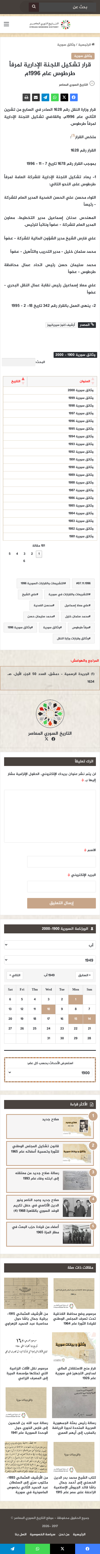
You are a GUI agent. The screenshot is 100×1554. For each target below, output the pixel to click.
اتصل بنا (20, 1534)
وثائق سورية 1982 (80, 529)
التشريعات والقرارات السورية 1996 (42, 583)
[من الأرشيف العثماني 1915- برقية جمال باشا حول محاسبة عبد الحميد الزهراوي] (26, 1293)
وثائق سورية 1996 (80, 421)
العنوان (85, 381)
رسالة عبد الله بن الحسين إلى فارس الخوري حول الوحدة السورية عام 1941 (28, 1428)
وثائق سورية (66, 45)
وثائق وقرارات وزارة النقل (73, 638)
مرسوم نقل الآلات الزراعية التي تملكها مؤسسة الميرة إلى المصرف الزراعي (27, 1373)
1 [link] (38, 554)
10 (48, 1009)
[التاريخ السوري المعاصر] (50, 24)
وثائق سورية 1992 (80, 452)
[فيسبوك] (74, 97)
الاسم (90, 850)
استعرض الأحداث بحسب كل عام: (50, 1063)
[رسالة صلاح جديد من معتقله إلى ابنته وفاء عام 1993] (77, 1180)
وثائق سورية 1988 (80, 483)
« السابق (84, 975)
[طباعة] (26, 97)
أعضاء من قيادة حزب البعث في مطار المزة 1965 (35, 1229)
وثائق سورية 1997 (81, 413)
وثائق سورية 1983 (80, 521)
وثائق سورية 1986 (80, 498)
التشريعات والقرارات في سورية (68, 594)
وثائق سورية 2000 (80, 390)
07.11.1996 (84, 583)
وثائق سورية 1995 (80, 429)
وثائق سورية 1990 (80, 467)
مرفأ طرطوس (80, 627)
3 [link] (24, 554)
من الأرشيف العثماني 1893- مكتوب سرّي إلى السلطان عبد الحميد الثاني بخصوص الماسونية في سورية (27, 1485)
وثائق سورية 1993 (80, 444)
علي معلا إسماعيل (77, 605)
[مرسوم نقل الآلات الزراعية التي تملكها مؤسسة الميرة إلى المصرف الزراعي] (26, 1348)
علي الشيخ (29, 594)
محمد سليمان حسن (40, 616)
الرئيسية (85, 45)
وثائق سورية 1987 (81, 490)
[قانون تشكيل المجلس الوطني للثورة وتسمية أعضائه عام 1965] (77, 1153)
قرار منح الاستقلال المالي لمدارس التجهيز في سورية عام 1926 (75, 1373)
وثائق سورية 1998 (80, 406)
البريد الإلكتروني (82, 875)
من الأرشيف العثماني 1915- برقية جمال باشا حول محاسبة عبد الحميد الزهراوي (26, 1319)
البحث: (40, 362)
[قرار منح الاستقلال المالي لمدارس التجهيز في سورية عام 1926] (74, 1348)
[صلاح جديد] (77, 1126)
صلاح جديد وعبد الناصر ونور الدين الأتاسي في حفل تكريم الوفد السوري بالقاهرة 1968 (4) (36, 1205)
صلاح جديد (50, 1119)
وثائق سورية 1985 (80, 506)
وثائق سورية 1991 (81, 459)
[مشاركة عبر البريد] (36, 97)
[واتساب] (55, 97)
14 (89, 1019)
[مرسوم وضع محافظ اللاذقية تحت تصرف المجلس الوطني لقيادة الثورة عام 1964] (74, 1293)
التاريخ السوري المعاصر (73, 84)
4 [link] (17, 554)
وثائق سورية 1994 (80, 436)
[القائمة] (6, 26)
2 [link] (32, 554)
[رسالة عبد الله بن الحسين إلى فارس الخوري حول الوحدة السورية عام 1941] (26, 1402)
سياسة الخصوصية (42, 1534)
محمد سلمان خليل (77, 616)
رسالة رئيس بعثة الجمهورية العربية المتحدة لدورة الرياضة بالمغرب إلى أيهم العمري (74, 1428)
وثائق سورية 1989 (80, 475)
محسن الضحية (43, 605)
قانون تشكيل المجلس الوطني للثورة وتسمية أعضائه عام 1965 (35, 1149)
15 (75, 1019)
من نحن (64, 1534)
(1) (73, 135)
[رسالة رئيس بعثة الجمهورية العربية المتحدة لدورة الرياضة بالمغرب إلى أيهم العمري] (74, 1402)
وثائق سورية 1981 (81, 536)
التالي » (14, 975)
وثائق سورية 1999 (80, 398)
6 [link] (24, 561)
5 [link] (10, 554)
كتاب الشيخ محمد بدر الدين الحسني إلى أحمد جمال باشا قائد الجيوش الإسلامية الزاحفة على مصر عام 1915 (75, 1485)
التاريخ (15, 381)
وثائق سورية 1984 (80, 513)
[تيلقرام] (45, 97)
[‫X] (64, 97)
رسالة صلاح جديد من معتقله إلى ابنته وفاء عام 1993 (37, 1176)
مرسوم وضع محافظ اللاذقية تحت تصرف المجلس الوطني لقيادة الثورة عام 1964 (74, 1319)
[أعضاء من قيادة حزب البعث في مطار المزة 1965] (77, 1234)
